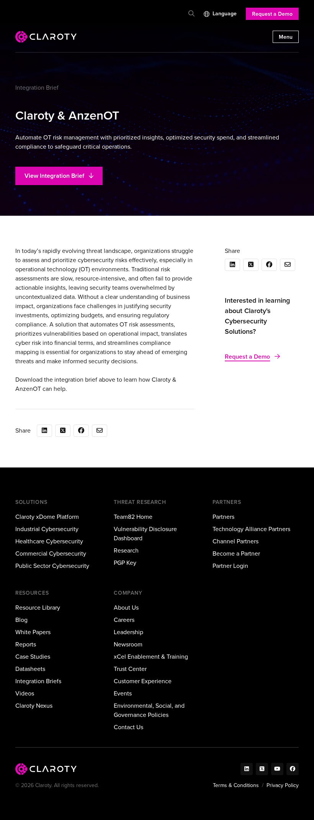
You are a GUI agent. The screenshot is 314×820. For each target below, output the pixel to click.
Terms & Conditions (236, 785)
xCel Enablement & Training (151, 656)
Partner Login (230, 565)
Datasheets (30, 668)
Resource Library (37, 607)
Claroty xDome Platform (47, 516)
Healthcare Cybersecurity (49, 541)
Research (126, 550)
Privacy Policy (283, 785)
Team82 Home (133, 516)
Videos (24, 693)
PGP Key (125, 562)
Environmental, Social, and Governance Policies (149, 710)
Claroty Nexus (33, 705)
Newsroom (128, 644)
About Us (126, 607)
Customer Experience (143, 681)
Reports (25, 644)
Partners (223, 516)
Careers (124, 619)
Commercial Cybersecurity (50, 553)
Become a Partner (236, 553)
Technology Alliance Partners (251, 529)
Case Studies (32, 656)
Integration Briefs (38, 681)
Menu (286, 37)
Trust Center (130, 668)
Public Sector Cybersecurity (52, 565)
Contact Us (128, 727)
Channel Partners (235, 541)
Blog (21, 619)
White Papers (33, 632)
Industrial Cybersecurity (46, 529)
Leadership (128, 632)
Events (123, 693)
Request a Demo (272, 14)
